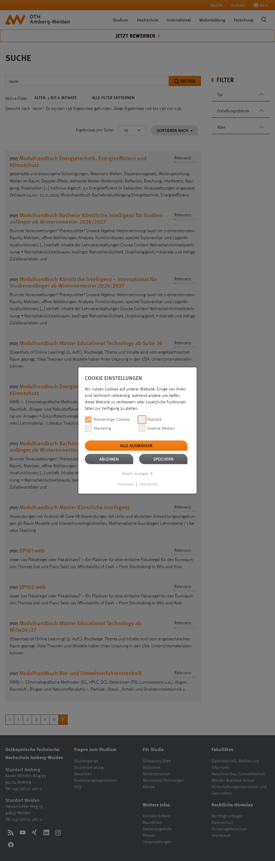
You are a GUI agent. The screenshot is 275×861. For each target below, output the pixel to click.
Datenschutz (148, 484)
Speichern (163, 459)
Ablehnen (109, 459)
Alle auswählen (136, 445)
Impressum (125, 484)
